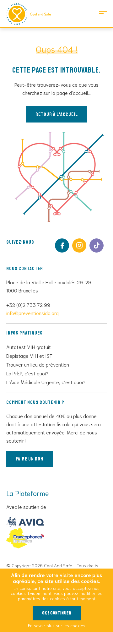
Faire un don (29, 459)
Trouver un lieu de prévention (37, 364)
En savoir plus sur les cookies (56, 625)
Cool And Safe (31, 14)
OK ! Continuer (56, 613)
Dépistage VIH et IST (29, 355)
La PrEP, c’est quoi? (27, 373)
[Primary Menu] (103, 13)
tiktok (96, 245)
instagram (79, 245)
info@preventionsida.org (32, 312)
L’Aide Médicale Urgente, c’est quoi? (45, 382)
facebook (62, 245)
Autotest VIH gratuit (28, 346)
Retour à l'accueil (56, 114)
